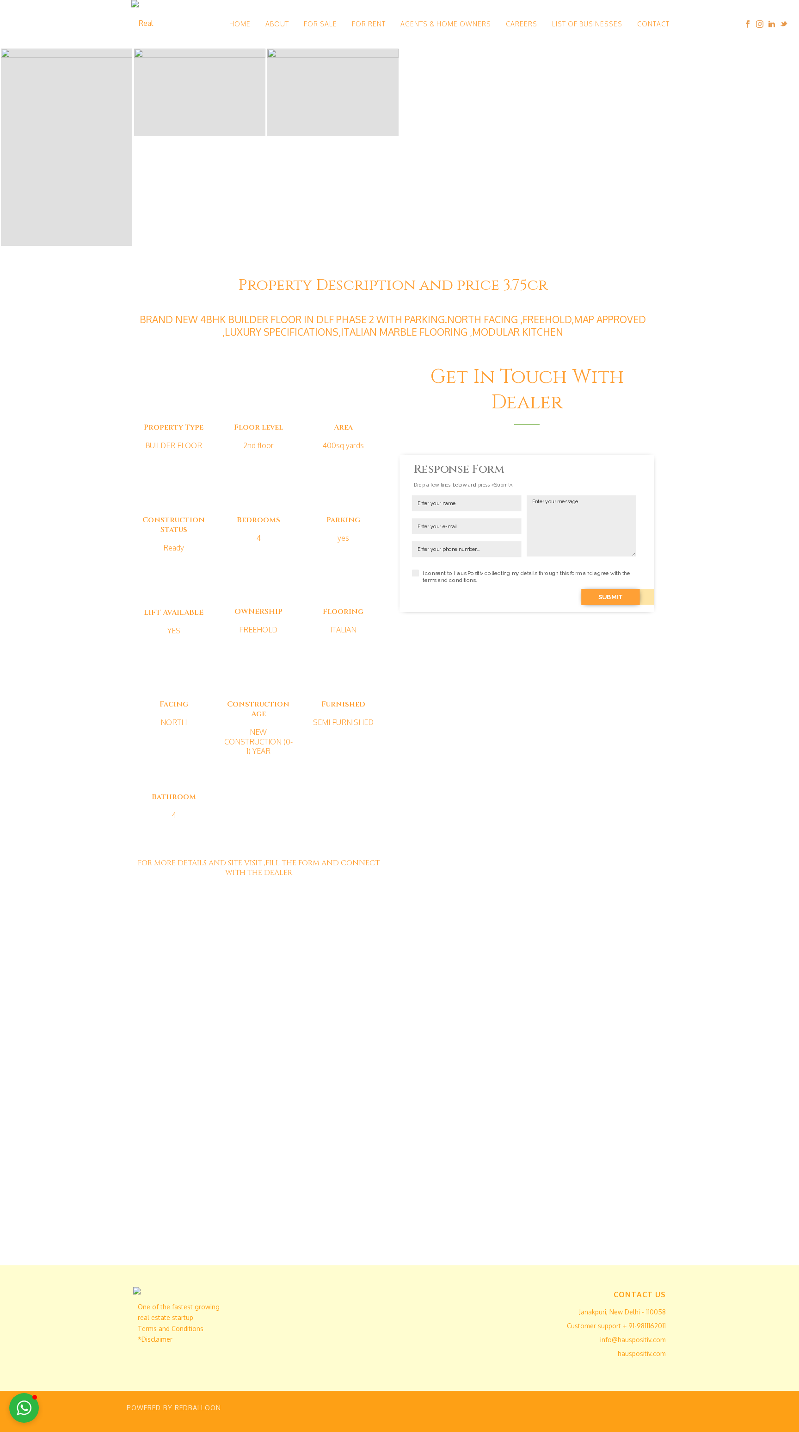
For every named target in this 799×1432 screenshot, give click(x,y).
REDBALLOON (198, 1408)
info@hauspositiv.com (633, 1340)
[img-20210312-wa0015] (333, 92)
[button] (24, 1408)
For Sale (320, 24)
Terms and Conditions (170, 1328)
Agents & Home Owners (445, 24)
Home (240, 24)
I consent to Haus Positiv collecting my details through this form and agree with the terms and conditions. (526, 576)
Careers (521, 24)
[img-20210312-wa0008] (66, 147)
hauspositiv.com (642, 1353)
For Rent (369, 24)
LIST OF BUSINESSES (587, 24)
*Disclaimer (155, 1339)
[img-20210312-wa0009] (199, 92)
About (277, 24)
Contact (653, 24)
